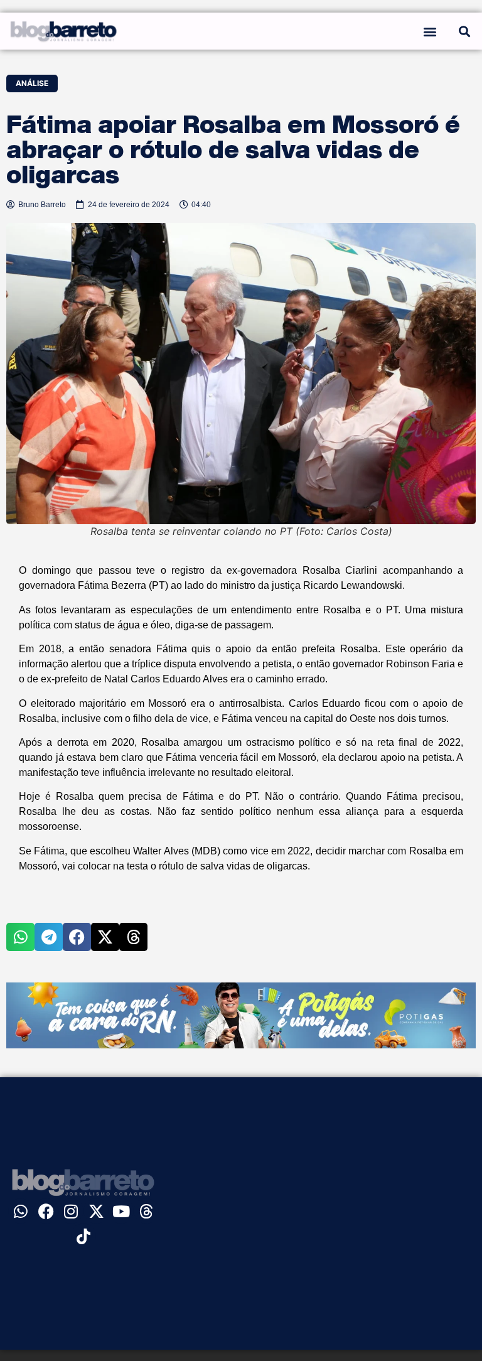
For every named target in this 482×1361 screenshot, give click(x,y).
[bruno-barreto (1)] (241, 1044)
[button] (429, 31)
